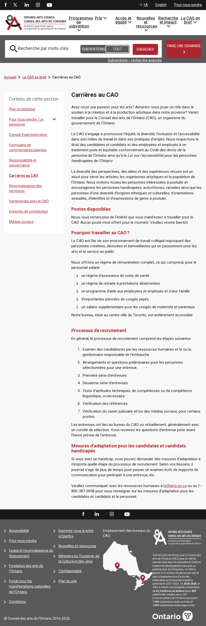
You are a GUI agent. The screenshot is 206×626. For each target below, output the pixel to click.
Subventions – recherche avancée (135, 60)
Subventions (93, 49)
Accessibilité (19, 531)
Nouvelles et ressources (146, 22)
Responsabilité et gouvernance (22, 162)
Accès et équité (123, 20)
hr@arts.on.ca (175, 486)
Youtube (49, 5)
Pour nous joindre (188, 5)
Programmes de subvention (81, 22)
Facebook (5, 5)
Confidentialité (70, 571)
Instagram (37, 5)
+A (145, 5)
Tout (117, 49)
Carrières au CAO (23, 176)
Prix (98, 18)
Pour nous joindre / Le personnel (26, 121)
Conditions (17, 602)
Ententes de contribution (28, 211)
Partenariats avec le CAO (29, 201)
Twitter (15, 5)
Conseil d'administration (28, 135)
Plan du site (68, 581)
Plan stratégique (22, 109)
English (161, 5)
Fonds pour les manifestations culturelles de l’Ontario (29, 586)
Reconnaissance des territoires (25, 188)
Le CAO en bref (190, 20)
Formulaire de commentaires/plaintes (27, 147)
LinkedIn (26, 5)
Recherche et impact (168, 20)
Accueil (10, 77)
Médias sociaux (21, 222)
